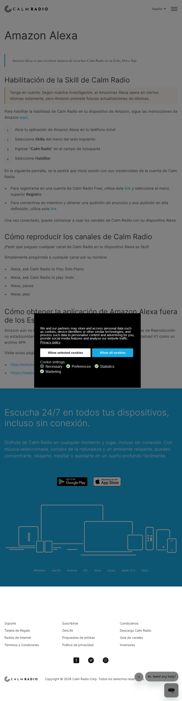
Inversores (127, 645)
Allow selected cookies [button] (65, 352)
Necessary (54, 366)
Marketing (53, 371)
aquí (24, 117)
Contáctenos (129, 623)
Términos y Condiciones (21, 645)
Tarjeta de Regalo (17, 630)
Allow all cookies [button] (113, 352)
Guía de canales (131, 637)
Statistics (107, 366)
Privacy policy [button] (50, 342)
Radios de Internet (17, 637)
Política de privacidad (78, 645)
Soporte (10, 623)
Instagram (106, 660)
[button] (129, 338)
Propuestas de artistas (78, 637)
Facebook (76, 660)
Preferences (81, 366)
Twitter (91, 660)
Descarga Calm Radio (135, 630)
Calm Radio (27, 9)
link (128, 188)
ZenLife (67, 630)
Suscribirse (70, 623)
